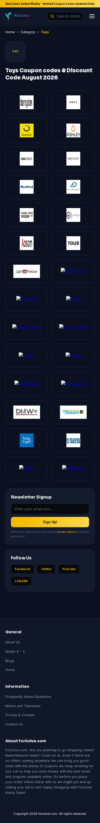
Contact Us (14, 724)
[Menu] (92, 16)
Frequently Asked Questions (28, 697)
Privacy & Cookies (20, 715)
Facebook (22, 569)
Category (28, 32)
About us (12, 642)
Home (10, 32)
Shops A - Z (15, 651)
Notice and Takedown (23, 706)
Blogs (9, 661)
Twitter (46, 569)
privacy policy (66, 532)
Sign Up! (50, 522)
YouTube (68, 569)
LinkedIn (21, 581)
